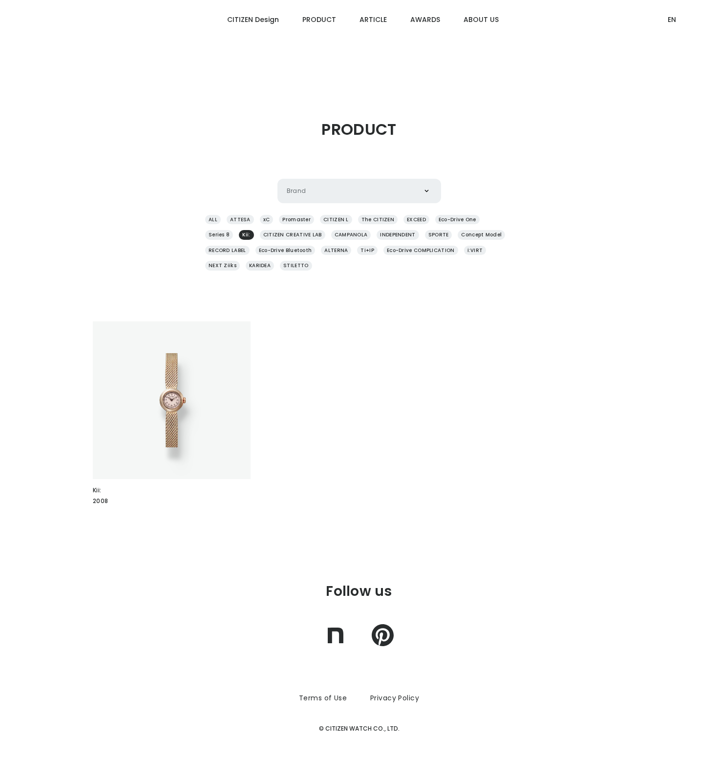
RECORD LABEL (227, 250)
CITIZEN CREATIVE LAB (292, 234)
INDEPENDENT (397, 234)
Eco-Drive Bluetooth (285, 250)
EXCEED (416, 219)
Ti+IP (367, 250)
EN (672, 19)
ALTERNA (336, 250)
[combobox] (287, 191)
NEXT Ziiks (222, 265)
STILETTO (295, 265)
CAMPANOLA (351, 234)
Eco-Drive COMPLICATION (421, 250)
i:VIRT (475, 250)
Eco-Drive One (457, 219)
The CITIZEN (377, 219)
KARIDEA (260, 265)
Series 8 (219, 234)
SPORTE (438, 234)
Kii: (246, 234)
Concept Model (481, 234)
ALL (213, 219)
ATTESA (240, 219)
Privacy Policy (394, 698)
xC (266, 219)
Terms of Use (323, 698)
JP (672, 57)
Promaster (296, 219)
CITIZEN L (336, 219)
